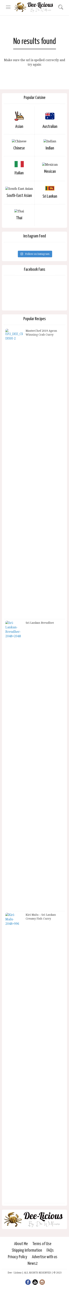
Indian (50, 148)
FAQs (50, 1250)
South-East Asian (19, 195)
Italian (19, 173)
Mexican (50, 171)
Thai (19, 218)
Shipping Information (27, 1250)
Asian (19, 126)
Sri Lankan (50, 196)
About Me (21, 1244)
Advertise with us (44, 1257)
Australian (49, 126)
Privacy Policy (17, 1257)
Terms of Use (41, 1244)
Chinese (19, 148)
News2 (33, 1263)
